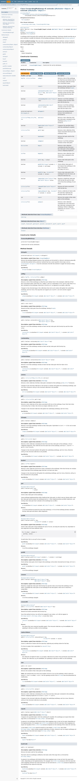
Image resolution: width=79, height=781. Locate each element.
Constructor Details (6, 30)
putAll (40, 164)
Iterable (49, 172)
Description (5, 12)
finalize (28, 223)
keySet (40, 153)
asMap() (5, 39)
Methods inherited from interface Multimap (9, 27)
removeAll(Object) (7, 73)
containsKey (41, 98)
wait (54, 223)
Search (30, 1)
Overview (3, 1)
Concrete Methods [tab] (63, 73)
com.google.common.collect (8, 4)
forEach (23, 230)
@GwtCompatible (24, 27)
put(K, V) (5, 63)
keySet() (5, 61)
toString (23, 217)
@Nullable (58, 9)
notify (42, 223)
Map (22, 78)
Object (67, 9)
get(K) (4, 54)
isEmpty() (5, 56)
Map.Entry (31, 117)
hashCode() (5, 85)
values (40, 202)
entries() (5, 51)
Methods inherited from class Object (9, 23)
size (39, 197)
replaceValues (42, 191)
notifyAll (48, 223)
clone (22, 223)
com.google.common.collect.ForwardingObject (35, 14)
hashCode (40, 136)
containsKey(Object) (8, 47)
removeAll (41, 186)
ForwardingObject (30, 32)
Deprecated (21, 1)
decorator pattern (69, 38)
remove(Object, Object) (9, 71)
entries (40, 117)
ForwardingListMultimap (28, 24)
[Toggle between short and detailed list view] (21, 214)
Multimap (24, 19)
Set (22, 153)
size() (4, 78)
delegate (40, 111)
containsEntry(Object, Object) (10, 44)
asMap (39, 78)
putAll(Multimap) (7, 68)
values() (5, 80)
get (39, 130)
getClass (35, 223)
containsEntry (42, 91)
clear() (4, 42)
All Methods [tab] (25, 73)
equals (40, 125)
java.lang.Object (24, 13)
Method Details (5, 34)
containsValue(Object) (8, 49)
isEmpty (40, 141)
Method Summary (6, 17)
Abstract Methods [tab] (50, 73)
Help (34, 1)
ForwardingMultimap (22, 4)
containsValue (42, 105)
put (39, 159)
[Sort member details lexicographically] (16, 8)
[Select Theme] (37, 1)
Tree (15, 1)
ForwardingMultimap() (8, 32)
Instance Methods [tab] (36, 73)
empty (72, 87)
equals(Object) (6, 83)
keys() (4, 59)
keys (39, 145)
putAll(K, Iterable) (7, 66)
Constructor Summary (7, 14)
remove (40, 178)
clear (39, 86)
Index (26, 1)
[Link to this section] (38, 56)
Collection (29, 78)
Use (12, 1)
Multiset (23, 145)
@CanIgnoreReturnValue (27, 486)
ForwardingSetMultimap (42, 24)
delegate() (5, 37)
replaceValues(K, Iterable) (9, 75)
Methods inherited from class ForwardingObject (9, 20)
